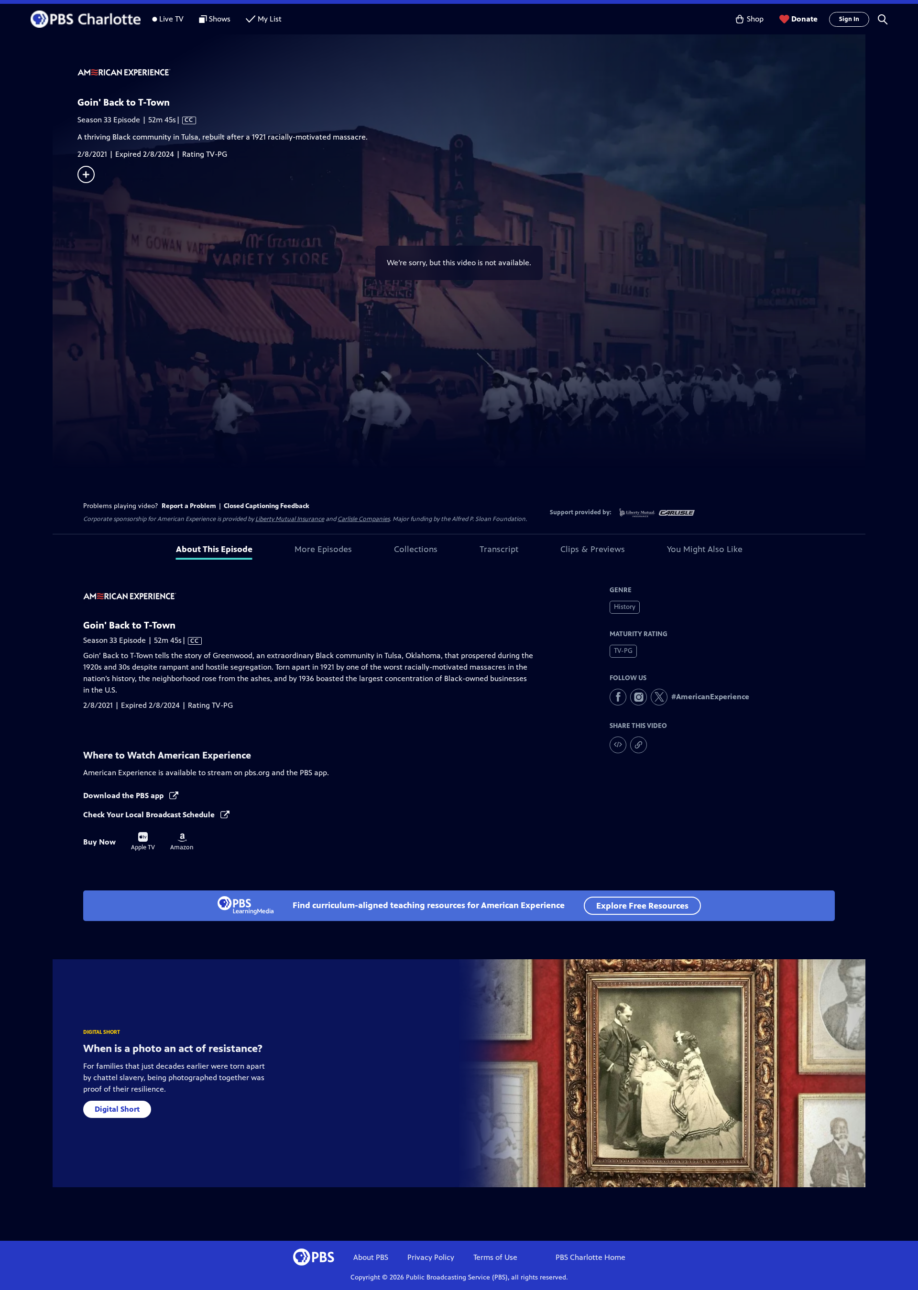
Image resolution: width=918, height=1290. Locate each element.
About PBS (370, 1257)
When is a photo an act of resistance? (172, 1048)
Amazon (182, 842)
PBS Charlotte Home (590, 1257)
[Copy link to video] (638, 745)
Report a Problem (189, 506)
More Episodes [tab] (323, 549)
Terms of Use (495, 1257)
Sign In (849, 19)
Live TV (171, 18)
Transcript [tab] (499, 549)
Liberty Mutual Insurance (289, 519)
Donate (804, 18)
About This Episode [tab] (214, 549)
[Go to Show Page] (471, 73)
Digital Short (117, 1109)
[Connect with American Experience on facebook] (618, 697)
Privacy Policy (430, 1257)
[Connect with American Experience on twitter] (659, 697)
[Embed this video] (618, 745)
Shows (219, 18)
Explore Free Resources (642, 905)
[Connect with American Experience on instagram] (638, 697)
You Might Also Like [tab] (705, 549)
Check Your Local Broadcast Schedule (150, 814)
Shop (755, 18)
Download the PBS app (124, 795)
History (624, 607)
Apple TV (143, 841)
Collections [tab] (415, 549)
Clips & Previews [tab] (592, 549)
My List (270, 18)
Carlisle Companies (364, 519)
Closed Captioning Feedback (266, 506)
